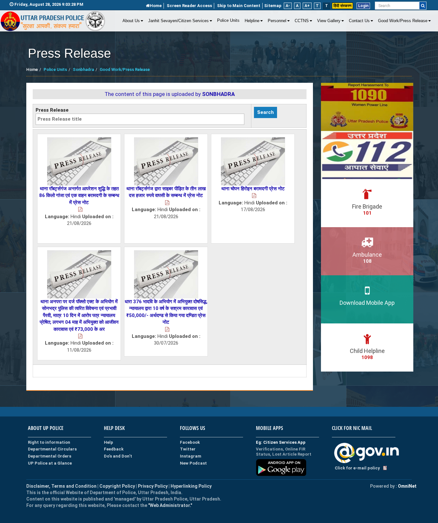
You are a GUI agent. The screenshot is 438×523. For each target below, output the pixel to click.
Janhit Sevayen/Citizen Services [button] (178, 21)
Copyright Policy (117, 486)
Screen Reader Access (189, 5)
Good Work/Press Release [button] (402, 21)
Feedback (113, 449)
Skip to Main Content (238, 5)
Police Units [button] (228, 20)
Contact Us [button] (359, 21)
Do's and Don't (118, 456)
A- (288, 6)
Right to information (49, 442)
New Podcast (193, 463)
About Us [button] (131, 21)
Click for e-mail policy (357, 468)
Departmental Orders (49, 456)
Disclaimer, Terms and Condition (61, 486)
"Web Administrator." (169, 505)
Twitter (188, 449)
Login (363, 6)
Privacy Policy (153, 486)
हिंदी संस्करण (342, 6)
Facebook (190, 442)
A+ (307, 6)
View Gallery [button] (329, 21)
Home (156, 5)
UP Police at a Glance (50, 463)
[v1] (422, 6)
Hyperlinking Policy (191, 486)
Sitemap (273, 5)
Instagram (190, 456)
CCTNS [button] (302, 21)
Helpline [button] (252, 21)
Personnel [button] (277, 21)
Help (108, 442)
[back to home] (53, 21)
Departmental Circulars (52, 449)
